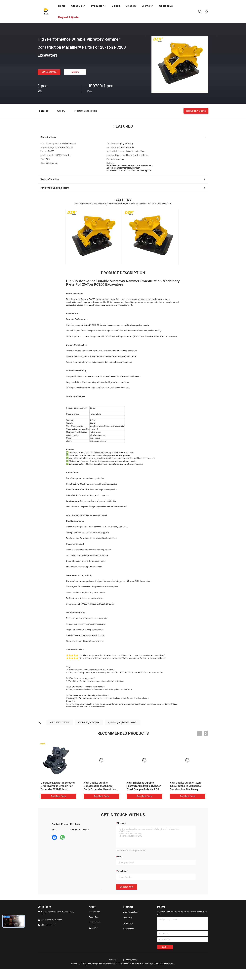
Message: (121, 823)
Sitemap (112, 960)
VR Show (131, 5)
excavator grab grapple (88, 722)
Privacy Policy (131, 960)
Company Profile (95, 912)
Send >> (165, 947)
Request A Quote (196, 110)
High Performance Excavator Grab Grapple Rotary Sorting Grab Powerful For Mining (101, 786)
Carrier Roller (128, 923)
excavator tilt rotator (59, 722)
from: (120, 856)
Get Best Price (49, 72)
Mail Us (75, 72)
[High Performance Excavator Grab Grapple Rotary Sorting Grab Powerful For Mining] (101, 760)
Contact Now (126, 886)
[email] (54, 837)
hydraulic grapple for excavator (122, 722)
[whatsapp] (62, 837)
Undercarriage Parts (130, 912)
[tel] (70, 837)
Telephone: (122, 871)
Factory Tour (94, 917)
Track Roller (127, 918)
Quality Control (95, 923)
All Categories (128, 929)
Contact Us (93, 928)
